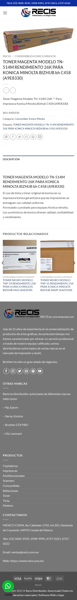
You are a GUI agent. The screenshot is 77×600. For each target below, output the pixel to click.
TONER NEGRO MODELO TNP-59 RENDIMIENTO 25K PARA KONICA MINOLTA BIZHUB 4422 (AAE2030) (19, 285)
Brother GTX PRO (16, 424)
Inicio (7, 56)
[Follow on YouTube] (40, 371)
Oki (7, 433)
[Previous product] (13, 90)
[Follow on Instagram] (13, 371)
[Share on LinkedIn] (40, 137)
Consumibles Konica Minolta (35, 56)
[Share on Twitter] (20, 137)
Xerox (9, 416)
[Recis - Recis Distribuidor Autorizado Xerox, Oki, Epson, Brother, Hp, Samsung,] (38, 12)
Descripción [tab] (11, 159)
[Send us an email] (26, 371)
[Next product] (6, 90)
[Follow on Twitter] (20, 371)
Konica (18, 416)
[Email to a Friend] (26, 137)
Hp (7, 407)
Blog (38, 585)
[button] (5, 12)
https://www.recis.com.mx (27, 561)
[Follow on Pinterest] (33, 371)
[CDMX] (7, 586)
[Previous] (3, 270)
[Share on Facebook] (13, 137)
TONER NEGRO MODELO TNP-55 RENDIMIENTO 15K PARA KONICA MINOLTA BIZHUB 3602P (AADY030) (57, 285)
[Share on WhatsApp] (6, 137)
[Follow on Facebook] (6, 371)
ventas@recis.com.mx (25, 552)
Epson (14, 407)
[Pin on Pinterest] (33, 137)
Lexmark (16, 433)
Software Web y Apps (51, 595)
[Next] (74, 270)
